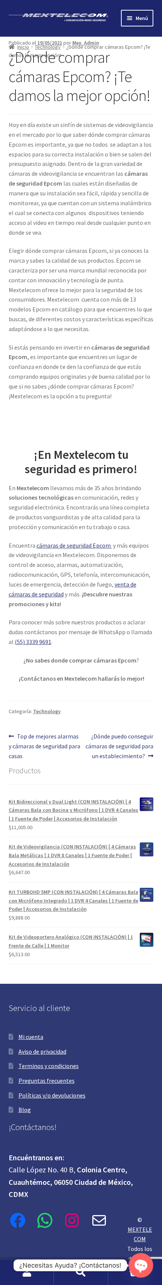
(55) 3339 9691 (33, 642)
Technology (48, 46)
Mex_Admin (85, 42)
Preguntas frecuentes (46, 1080)
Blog (24, 1109)
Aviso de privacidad (42, 1051)
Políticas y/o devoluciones (52, 1095)
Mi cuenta (30, 1036)
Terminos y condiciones (48, 1066)
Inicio (23, 46)
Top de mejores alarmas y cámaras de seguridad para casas (44, 746)
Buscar (81, 1272)
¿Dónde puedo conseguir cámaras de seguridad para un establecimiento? (119, 746)
